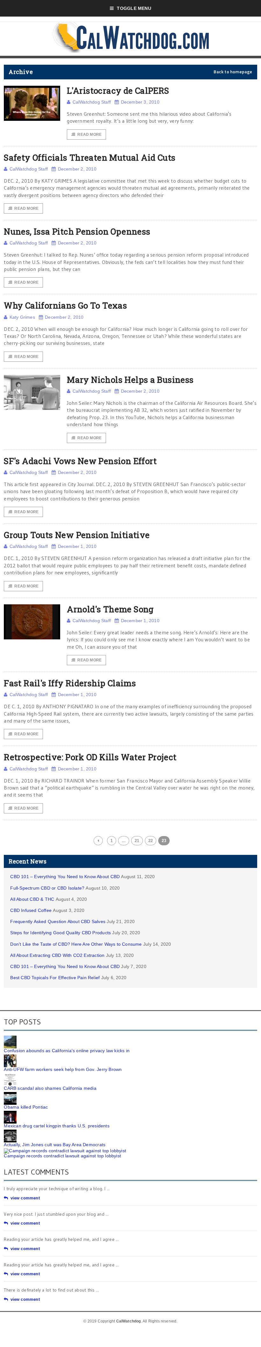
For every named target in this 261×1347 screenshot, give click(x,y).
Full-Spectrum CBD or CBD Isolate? (47, 888)
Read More (89, 134)
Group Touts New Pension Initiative (77, 534)
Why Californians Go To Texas (65, 305)
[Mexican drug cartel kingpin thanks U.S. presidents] (10, 1113)
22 (150, 840)
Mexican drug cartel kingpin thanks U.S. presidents (56, 1125)
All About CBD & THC (32, 899)
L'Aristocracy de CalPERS (118, 90)
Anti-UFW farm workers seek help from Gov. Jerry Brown (63, 1069)
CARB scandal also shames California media (50, 1088)
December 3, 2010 (140, 102)
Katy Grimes (22, 317)
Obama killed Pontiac (26, 1107)
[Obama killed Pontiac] (10, 1094)
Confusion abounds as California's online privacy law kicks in (67, 1050)
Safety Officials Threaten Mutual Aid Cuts (89, 157)
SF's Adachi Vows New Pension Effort (80, 460)
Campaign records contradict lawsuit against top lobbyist (62, 1155)
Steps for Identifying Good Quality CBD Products (60, 932)
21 (137, 840)
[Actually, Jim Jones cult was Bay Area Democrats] (10, 1131)
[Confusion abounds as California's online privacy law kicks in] (10, 1037)
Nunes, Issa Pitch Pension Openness (77, 231)
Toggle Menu (134, 8)
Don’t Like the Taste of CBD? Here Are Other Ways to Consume (76, 944)
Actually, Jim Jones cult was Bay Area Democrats (54, 1144)
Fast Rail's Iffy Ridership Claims (70, 683)
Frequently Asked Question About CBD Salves (57, 921)
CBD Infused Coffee (31, 910)
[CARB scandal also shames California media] (10, 1075)
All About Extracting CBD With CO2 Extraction (57, 955)
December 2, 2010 (77, 168)
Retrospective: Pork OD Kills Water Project (90, 757)
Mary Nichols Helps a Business (130, 379)
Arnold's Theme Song (110, 609)
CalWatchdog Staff (92, 102)
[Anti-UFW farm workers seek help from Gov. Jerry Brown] (10, 1056)
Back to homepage (233, 71)
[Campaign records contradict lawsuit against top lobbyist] (65, 1150)
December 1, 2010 (77, 546)
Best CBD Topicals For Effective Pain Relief (55, 977)
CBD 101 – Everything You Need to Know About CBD (65, 876)
